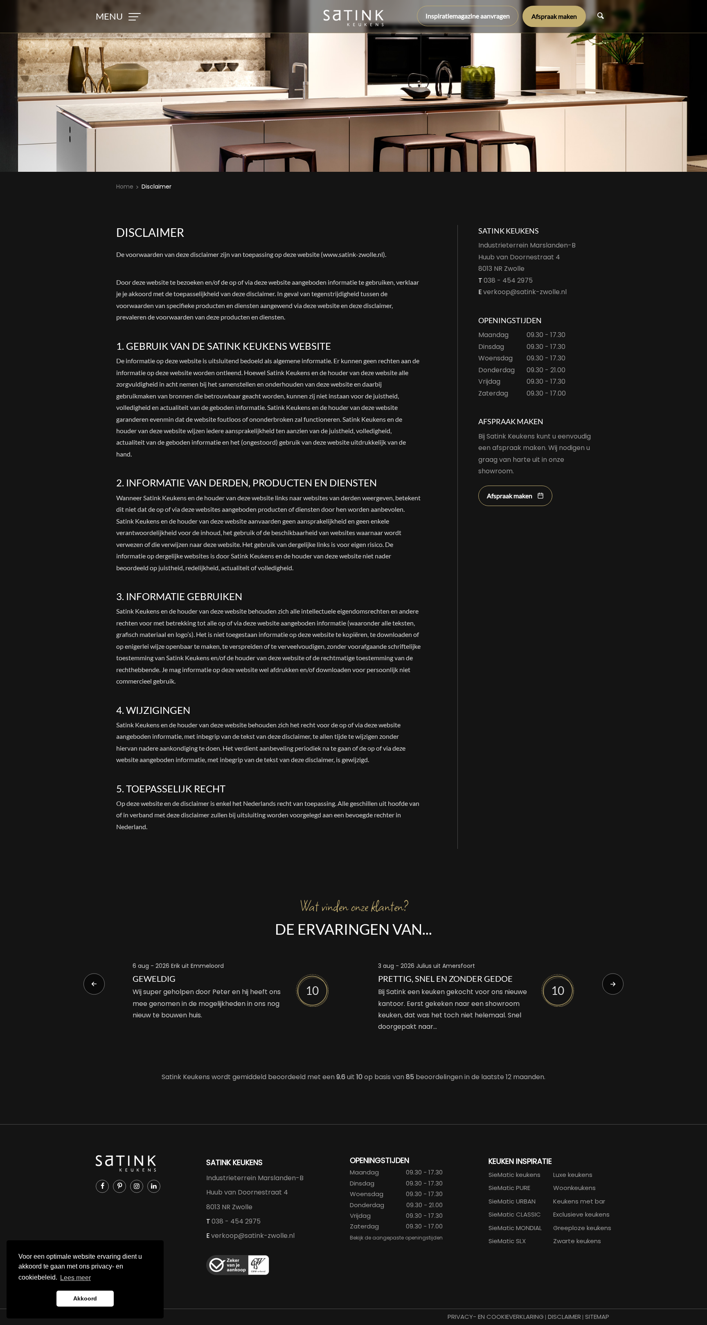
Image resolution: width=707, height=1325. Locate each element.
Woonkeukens (574, 1187)
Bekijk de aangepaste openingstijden (396, 1237)
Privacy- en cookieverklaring (496, 1316)
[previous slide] (94, 984)
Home (124, 186)
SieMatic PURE (509, 1187)
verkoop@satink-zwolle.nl (525, 292)
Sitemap (597, 1316)
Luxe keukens (572, 1174)
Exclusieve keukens (581, 1214)
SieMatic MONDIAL (515, 1228)
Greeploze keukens (582, 1228)
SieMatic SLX (507, 1241)
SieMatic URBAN (512, 1201)
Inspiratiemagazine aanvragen (468, 16)
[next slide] (613, 984)
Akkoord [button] (85, 1298)
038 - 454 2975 (508, 280)
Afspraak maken (554, 16)
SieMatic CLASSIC (515, 1214)
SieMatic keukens (514, 1174)
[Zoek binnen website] (600, 16)
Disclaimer (156, 186)
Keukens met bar (579, 1201)
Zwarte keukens (577, 1241)
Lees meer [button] (75, 1277)
